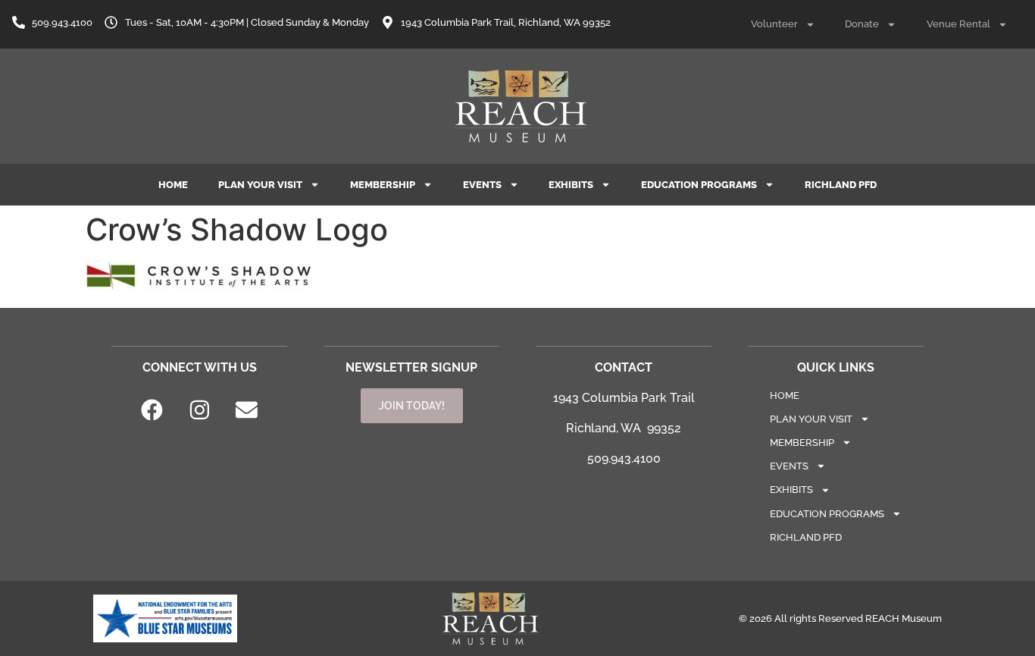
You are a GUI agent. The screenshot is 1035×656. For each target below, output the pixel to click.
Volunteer (774, 24)
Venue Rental (958, 24)
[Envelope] (247, 410)
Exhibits (571, 184)
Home (173, 184)
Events (482, 184)
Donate (862, 24)
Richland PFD (841, 184)
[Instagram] (199, 410)
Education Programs (699, 184)
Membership (382, 184)
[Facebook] (152, 410)
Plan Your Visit (260, 184)
